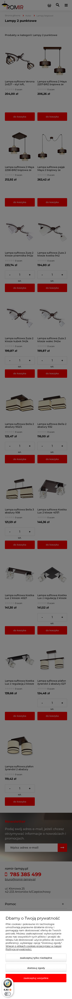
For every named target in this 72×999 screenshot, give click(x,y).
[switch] (8, 994)
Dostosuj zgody (36, 968)
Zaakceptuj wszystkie (36, 978)
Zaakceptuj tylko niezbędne (36, 957)
